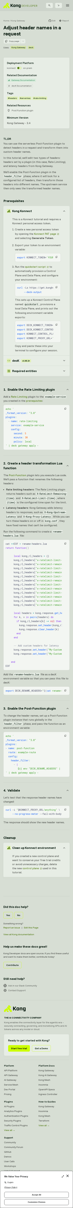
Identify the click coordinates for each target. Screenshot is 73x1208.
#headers (12, 98)
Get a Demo (41, 1048)
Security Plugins (12, 1120)
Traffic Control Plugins (16, 1125)
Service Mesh (11, 1084)
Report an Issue (11, 927)
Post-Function (17, 475)
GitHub (7, 1151)
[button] (56, 257)
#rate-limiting (39, 98)
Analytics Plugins (13, 1111)
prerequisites (34, 400)
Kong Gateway (18, 20)
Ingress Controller (48, 1094)
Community (10, 1142)
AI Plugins (9, 1106)
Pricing (7, 1094)
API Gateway (11, 1075)
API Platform (10, 1070)
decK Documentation (22, 85)
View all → (9, 1130)
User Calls (9, 1161)
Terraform (44, 1120)
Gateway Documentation (23, 80)
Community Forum (13, 1147)
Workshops (10, 1166)
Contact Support (17, 990)
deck (31, 47)
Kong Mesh (44, 1079)
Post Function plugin (22, 110)
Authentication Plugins (16, 1115)
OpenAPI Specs (47, 1089)
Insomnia (43, 1084)
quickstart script (35, 266)
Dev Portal (9, 1089)
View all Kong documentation (18, 934)
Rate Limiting (19, 396)
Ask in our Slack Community (22, 985)
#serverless (25, 98)
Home (6, 20)
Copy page (14, 41)
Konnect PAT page (45, 233)
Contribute (12, 965)
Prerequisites (13, 201)
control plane (31, 868)
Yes (8, 915)
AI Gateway (10, 1079)
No (18, 915)
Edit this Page (31, 927)
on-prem (27, 68)
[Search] (49, 5)
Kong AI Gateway (48, 1075)
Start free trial (19, 1048)
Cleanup (9, 837)
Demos (7, 1156)
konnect (11, 68)
